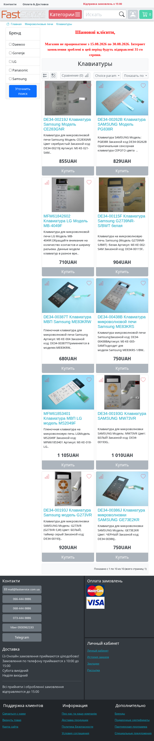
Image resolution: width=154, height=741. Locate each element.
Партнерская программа (131, 726)
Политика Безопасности (77, 726)
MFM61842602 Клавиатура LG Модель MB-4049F (66, 221)
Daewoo (18, 44)
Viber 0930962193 (22, 627)
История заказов (98, 657)
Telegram (22, 637)
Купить (68, 170)
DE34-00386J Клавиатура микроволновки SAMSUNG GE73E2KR (121, 515)
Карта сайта (10, 726)
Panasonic (20, 70)
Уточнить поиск (22, 91)
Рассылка (93, 670)
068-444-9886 (22, 608)
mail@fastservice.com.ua (23, 589)
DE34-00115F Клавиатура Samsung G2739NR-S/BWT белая (121, 221)
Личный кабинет (97, 650)
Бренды (120, 713)
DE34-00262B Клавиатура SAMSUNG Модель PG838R (122, 124)
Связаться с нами (14, 713)
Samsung (19, 79)
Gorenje (18, 53)
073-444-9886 (22, 618)
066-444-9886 (22, 599)
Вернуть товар (11, 720)
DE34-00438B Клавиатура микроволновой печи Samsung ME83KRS (122, 322)
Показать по (134, 75)
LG (14, 61)
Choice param (106, 75)
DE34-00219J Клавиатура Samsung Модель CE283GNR (67, 124)
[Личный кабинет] (133, 14)
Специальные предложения (133, 733)
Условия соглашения (75, 733)
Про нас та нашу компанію (79, 713)
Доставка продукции (75, 720)
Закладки (93, 663)
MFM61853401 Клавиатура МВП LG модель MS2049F (63, 418)
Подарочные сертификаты (132, 720)
